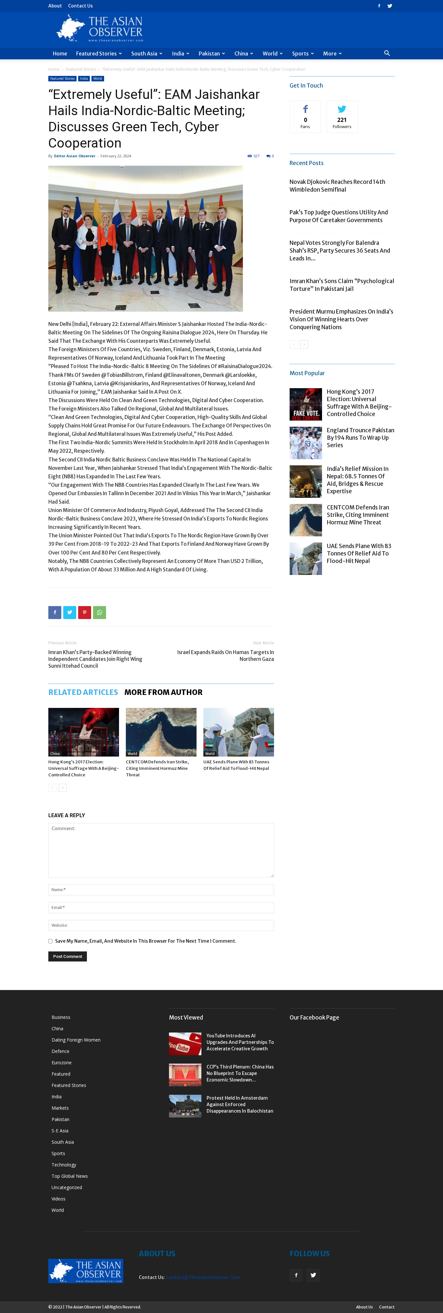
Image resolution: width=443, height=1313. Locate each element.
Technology (64, 1165)
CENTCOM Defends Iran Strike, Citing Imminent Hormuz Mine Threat (157, 768)
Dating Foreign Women (76, 1040)
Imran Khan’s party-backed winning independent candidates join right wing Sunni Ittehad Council (95, 659)
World (270, 53)
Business (61, 1017)
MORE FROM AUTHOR (164, 692)
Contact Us (80, 6)
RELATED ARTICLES (83, 692)
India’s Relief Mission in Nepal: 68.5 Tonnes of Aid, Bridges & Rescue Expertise (358, 480)
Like (305, 105)
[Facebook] (379, 6)
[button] (387, 54)
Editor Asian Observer (74, 155)
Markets (60, 1108)
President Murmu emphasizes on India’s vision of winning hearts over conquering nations (341, 319)
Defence (60, 1051)
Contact (387, 1307)
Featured (61, 1074)
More (330, 53)
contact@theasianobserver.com (203, 1277)
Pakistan (209, 53)
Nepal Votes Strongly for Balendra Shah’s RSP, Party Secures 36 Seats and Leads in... (340, 250)
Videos (59, 1199)
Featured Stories (96, 53)
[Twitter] (390, 6)
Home (60, 53)
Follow (342, 105)
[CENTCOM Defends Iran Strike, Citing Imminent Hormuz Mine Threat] (161, 732)
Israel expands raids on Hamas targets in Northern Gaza (225, 655)
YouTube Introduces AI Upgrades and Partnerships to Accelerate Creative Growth (240, 1042)
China (241, 53)
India (178, 53)
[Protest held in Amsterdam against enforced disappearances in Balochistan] (185, 1106)
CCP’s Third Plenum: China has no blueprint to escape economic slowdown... (240, 1073)
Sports (300, 53)
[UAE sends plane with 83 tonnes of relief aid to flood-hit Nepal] (238, 732)
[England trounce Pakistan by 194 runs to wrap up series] (306, 443)
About (55, 6)
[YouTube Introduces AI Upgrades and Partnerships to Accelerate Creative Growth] (185, 1043)
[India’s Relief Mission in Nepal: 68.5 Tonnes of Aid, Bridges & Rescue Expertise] (306, 481)
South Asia (144, 53)
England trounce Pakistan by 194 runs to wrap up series (360, 438)
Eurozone (62, 1062)
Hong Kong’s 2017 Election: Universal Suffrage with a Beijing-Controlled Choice (83, 768)
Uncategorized (67, 1187)
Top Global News (70, 1176)
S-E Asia (60, 1131)
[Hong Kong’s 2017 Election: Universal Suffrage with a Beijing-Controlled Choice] (83, 732)
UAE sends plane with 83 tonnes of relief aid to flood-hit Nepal (359, 554)
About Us (364, 1307)
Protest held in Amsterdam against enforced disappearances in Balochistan (240, 1104)
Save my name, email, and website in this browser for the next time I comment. (145, 941)
